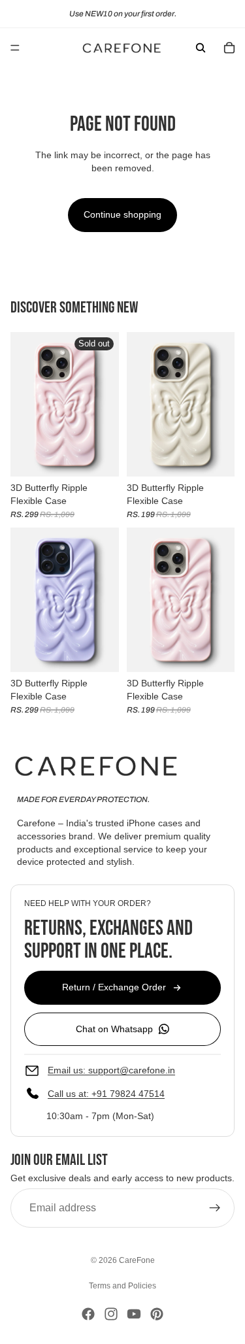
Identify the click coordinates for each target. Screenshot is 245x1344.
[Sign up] (215, 1208)
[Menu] (15, 48)
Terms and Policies (122, 1285)
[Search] (200, 47)
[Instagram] (111, 1314)
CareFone (137, 1260)
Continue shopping (122, 214)
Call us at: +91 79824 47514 (106, 1094)
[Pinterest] (157, 1314)
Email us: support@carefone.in (111, 1071)
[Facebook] (88, 1314)
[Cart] (229, 47)
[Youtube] (134, 1314)
